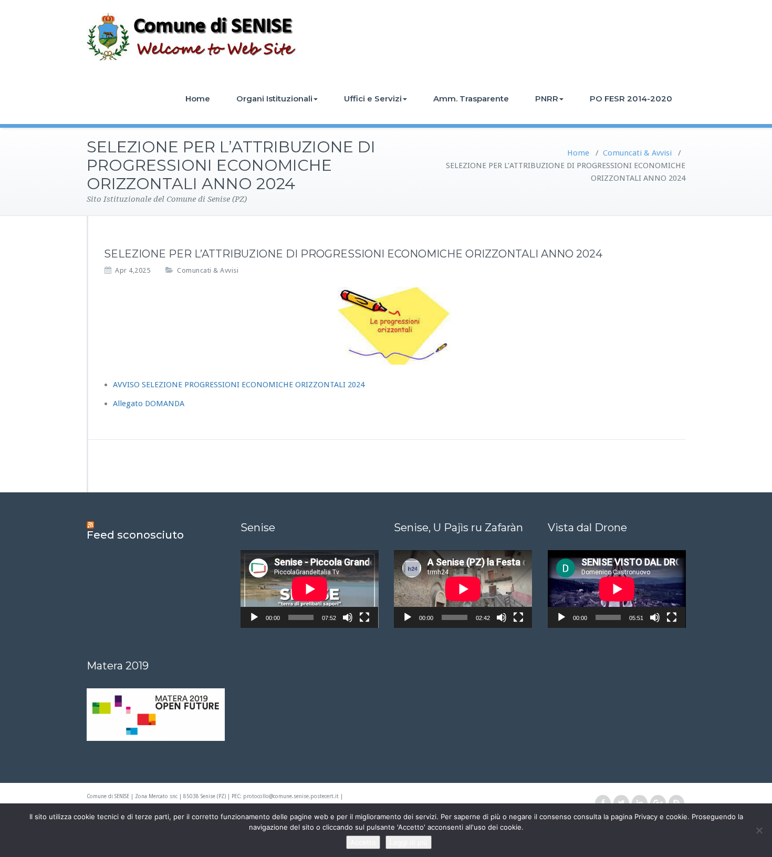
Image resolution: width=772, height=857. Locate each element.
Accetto (363, 842)
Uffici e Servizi (373, 99)
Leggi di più (408, 842)
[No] (759, 830)
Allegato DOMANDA (148, 403)
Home (197, 99)
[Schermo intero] (364, 617)
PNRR (546, 99)
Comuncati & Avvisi (637, 153)
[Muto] (347, 617)
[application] (310, 589)
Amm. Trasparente (471, 99)
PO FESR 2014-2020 (631, 99)
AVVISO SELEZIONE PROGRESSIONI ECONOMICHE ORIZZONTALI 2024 (238, 384)
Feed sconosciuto (135, 535)
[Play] (254, 617)
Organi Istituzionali (274, 99)
